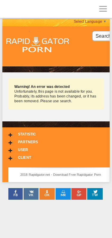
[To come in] (27, 9)
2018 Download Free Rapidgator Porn (38, 45)
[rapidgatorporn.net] (9, 9)
